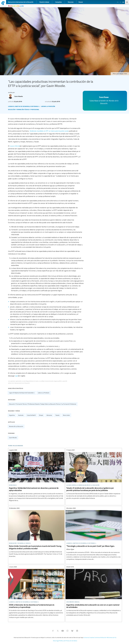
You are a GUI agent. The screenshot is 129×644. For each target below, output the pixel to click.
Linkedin (77, 631)
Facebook (53, 631)
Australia (20, 415)
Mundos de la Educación (16, 6)
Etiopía (41, 415)
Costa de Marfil (31, 415)
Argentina (12, 415)
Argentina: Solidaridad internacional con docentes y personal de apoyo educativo (36, 475)
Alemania (49, 415)
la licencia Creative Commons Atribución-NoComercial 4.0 (100, 637)
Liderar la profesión (43, 393)
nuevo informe (15, 146)
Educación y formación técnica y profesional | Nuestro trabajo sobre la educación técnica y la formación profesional (42, 404)
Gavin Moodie (13, 437)
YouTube (62, 631)
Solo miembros (127, 2)
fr (120, 2)
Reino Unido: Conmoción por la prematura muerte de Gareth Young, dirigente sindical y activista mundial (36, 532)
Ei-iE (3, 3)
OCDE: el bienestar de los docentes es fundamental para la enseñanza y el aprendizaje (36, 592)
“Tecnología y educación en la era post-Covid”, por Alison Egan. (94, 533)
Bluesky (72, 631)
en (117, 2)
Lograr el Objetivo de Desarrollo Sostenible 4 (21, 393)
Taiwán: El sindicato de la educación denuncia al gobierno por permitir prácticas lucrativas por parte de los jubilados (94, 474)
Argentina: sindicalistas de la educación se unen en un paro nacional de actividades (94, 591)
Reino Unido (66, 415)
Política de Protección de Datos (68, 641)
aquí (16, 376)
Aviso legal (56, 641)
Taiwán (57, 415)
